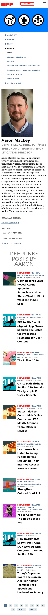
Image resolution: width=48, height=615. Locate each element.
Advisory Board (14, 74)
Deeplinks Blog (24, 273)
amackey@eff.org (10, 222)
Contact (11, 39)
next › (21, 609)
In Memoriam (13, 79)
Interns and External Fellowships (23, 66)
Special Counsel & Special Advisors (23, 70)
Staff (9, 53)
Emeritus (11, 61)
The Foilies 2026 (28, 360)
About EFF (12, 35)
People (10, 48)
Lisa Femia (30, 568)
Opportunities (14, 83)
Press (10, 44)
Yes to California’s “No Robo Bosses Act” (29, 518)
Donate (27, 4)
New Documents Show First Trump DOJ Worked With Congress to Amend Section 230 (30, 546)
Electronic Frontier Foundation (8, 4)
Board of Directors (16, 57)
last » (33, 609)
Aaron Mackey (31, 275)
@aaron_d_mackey (11, 243)
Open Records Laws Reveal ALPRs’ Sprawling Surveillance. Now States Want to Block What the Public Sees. (31, 292)
